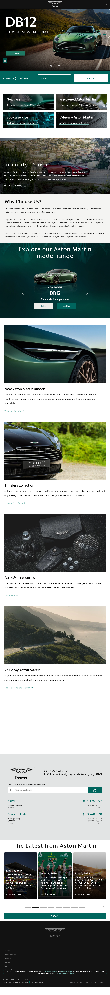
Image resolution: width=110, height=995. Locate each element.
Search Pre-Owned (15, 503)
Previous (51, 65)
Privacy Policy (76, 982)
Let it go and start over (17, 688)
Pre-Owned (23, 78)
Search (91, 78)
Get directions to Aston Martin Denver (27, 784)
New (8, 78)
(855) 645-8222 (92, 801)
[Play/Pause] (5, 60)
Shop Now (10, 595)
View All (55, 915)
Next (59, 65)
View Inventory (13, 411)
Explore (66, 305)
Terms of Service (51, 971)
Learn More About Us (15, 186)
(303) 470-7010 (92, 814)
